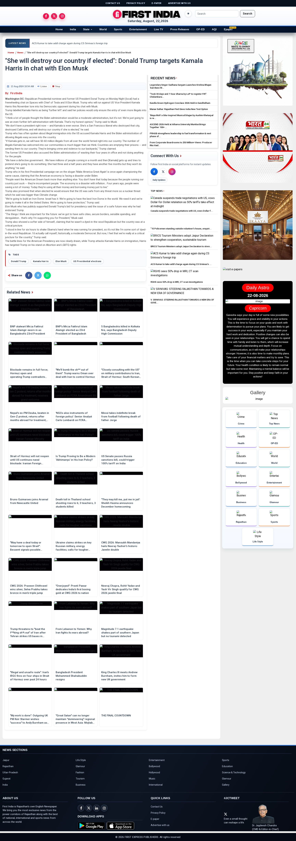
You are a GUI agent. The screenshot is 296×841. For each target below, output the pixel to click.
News (20, 52)
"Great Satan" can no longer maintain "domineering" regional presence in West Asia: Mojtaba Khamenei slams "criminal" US (75, 719)
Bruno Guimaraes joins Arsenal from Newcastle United (29, 501)
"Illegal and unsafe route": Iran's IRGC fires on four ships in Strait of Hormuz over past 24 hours (29, 676)
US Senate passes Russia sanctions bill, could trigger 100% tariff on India (118, 460)
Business (80, 784)
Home (59, 29)
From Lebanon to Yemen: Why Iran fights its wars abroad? (74, 631)
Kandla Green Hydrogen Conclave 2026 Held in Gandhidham (180, 103)
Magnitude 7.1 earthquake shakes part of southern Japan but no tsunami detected (120, 633)
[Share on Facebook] (28, 275)
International (156, 784)
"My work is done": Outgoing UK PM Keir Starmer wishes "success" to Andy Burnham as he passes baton (29, 719)
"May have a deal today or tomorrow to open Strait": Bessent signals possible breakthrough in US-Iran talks (28, 546)
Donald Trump (18, 261)
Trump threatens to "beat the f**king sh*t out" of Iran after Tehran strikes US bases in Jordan (28, 633)
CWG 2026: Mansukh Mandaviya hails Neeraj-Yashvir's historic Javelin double (120, 546)
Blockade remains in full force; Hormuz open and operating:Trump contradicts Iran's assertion (29, 373)
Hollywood (154, 772)
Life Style (81, 760)
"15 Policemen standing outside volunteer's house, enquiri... (181, 228)
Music (152, 778)
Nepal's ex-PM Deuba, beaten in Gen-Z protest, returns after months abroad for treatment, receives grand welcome (29, 416)
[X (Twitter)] (163, 171)
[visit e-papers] (232, 272)
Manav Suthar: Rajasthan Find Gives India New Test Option (179, 109)
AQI (214, 29)
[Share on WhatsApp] (47, 275)
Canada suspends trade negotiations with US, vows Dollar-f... (182, 211)
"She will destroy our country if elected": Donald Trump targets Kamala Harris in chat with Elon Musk (79, 52)
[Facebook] (154, 171)
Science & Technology (234, 772)
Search (247, 13)
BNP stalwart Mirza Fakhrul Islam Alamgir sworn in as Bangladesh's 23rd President (27, 330)
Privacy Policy (158, 812)
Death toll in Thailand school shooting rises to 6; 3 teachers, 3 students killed (76, 503)
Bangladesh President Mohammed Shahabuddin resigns (71, 676)
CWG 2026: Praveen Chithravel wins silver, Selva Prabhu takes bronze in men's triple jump (28, 589)
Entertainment (138, 29)
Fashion (80, 772)
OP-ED (200, 29)
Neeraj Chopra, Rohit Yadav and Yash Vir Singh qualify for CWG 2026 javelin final (120, 589)
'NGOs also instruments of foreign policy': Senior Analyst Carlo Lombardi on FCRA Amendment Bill (74, 416)
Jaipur (6, 760)
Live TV (158, 29)
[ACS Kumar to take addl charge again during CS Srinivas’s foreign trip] (183, 256)
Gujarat (6, 778)
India (73, 29)
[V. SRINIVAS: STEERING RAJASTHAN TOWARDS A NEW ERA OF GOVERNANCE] (183, 291)
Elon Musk (61, 261)
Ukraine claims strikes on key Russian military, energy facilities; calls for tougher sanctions (73, 546)
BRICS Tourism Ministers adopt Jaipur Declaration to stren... (181, 246)
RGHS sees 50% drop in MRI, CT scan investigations (177, 282)
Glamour (80, 766)
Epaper (228, 29)
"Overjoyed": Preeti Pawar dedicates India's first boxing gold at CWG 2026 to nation (73, 589)
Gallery (225, 784)
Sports (118, 29)
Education (227, 766)
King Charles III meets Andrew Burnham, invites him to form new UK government (119, 676)
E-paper (155, 819)
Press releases (179, 29)
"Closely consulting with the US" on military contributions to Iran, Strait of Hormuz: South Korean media (120, 373)
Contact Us (157, 806)
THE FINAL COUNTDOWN (116, 715)
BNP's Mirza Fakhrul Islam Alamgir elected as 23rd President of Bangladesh (71, 330)
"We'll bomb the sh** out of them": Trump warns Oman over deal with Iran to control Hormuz (75, 373)
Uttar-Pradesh (10, 772)
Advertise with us (160, 825)
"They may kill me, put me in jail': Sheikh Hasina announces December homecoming (120, 503)
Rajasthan (8, 766)
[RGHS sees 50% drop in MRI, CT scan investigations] (183, 274)
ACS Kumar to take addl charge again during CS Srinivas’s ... (181, 264)
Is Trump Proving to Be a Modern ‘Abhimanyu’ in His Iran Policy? (75, 458)
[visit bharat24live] (258, 150)
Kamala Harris (40, 261)
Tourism (80, 778)
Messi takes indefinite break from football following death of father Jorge (121, 416)
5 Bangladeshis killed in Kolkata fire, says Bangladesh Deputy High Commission (120, 330)
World (103, 29)
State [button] (86, 29)
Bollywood (154, 766)
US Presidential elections (87, 261)
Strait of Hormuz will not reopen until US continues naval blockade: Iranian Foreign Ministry (29, 460)
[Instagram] (172, 171)
